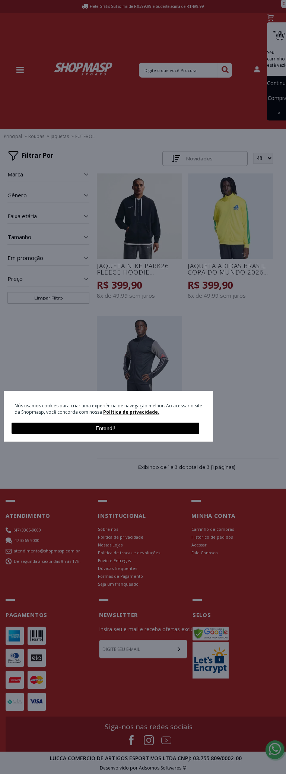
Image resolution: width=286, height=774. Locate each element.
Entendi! (105, 428)
